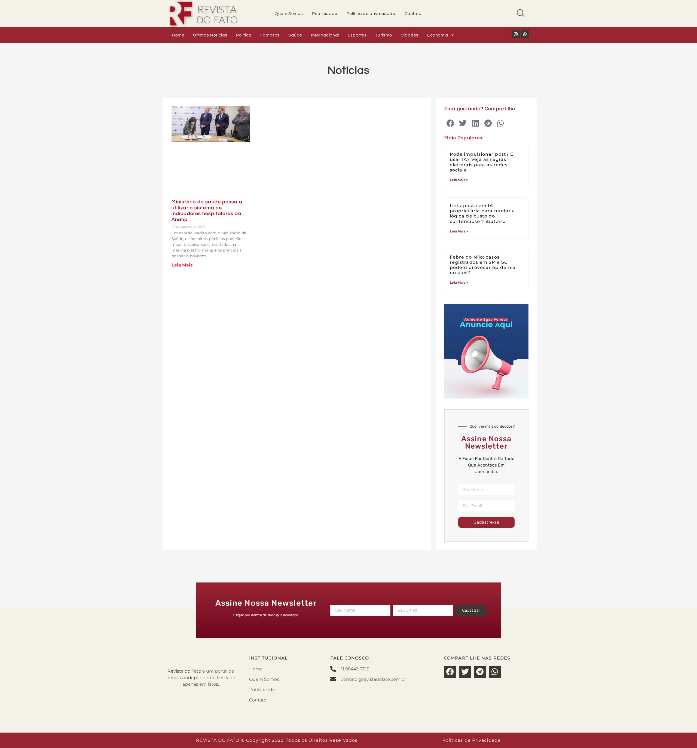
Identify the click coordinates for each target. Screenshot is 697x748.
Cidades (409, 35)
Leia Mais (182, 265)
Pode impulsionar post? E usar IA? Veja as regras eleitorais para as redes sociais (481, 162)
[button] (450, 123)
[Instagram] (516, 34)
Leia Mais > (459, 180)
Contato (413, 13)
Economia (437, 35)
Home (178, 35)
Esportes (357, 35)
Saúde (295, 35)
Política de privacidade (371, 13)
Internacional (325, 35)
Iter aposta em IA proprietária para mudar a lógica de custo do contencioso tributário (482, 213)
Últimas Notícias (210, 35)
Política (244, 35)
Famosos (270, 35)
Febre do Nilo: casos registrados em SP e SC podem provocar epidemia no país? (483, 265)
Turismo (383, 35)
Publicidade (324, 13)
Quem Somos (289, 13)
